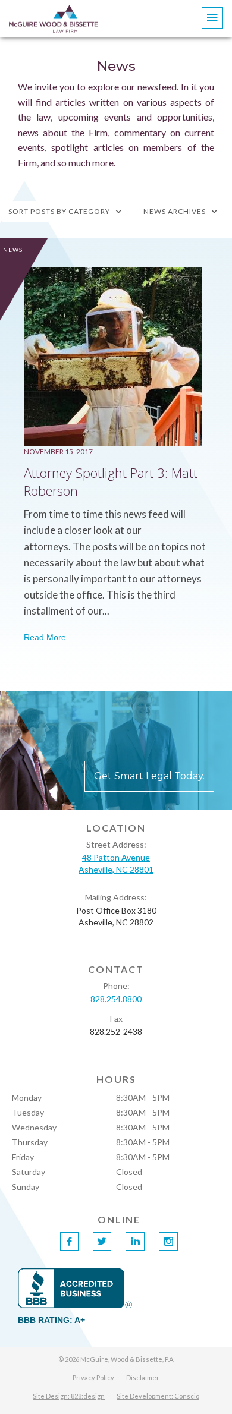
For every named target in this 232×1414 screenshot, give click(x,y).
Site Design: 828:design (69, 1396)
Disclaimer (142, 1377)
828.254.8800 (116, 999)
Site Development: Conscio (158, 1396)
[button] (212, 18)
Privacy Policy (93, 1377)
